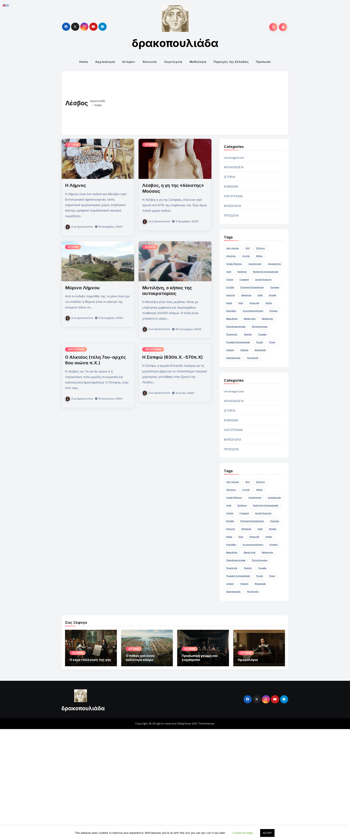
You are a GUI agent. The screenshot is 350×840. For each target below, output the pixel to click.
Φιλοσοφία (260, 350)
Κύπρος (274, 311)
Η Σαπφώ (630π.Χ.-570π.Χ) (172, 357)
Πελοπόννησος (260, 326)
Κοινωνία (150, 62)
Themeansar (206, 723)
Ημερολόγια (248, 660)
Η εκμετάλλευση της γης (90, 660)
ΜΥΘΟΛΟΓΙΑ (232, 206)
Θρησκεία (246, 295)
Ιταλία (229, 303)
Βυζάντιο (242, 271)
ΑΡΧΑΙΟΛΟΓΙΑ (234, 167)
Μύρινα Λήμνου (82, 287)
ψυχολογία (252, 358)
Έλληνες (260, 248)
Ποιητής (248, 334)
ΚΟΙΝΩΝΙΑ (231, 187)
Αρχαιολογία (105, 62)
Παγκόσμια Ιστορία (235, 326)
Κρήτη (269, 303)
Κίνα (240, 303)
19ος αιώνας (232, 248)
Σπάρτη (230, 350)
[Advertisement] (197, 102)
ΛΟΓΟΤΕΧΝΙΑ (76, 349)
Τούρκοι (244, 350)
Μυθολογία (198, 62)
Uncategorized (234, 158)
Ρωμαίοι (262, 334)
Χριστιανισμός (233, 358)
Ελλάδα (230, 287)
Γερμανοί (244, 279)
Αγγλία (246, 256)
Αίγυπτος (231, 256)
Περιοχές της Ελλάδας (231, 62)
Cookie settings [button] (243, 833)
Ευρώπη (230, 295)
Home (83, 62)
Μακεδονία (231, 318)
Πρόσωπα (263, 62)
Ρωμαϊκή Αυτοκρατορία (238, 342)
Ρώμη (272, 342)
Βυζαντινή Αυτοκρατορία (265, 271)
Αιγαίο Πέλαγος (234, 264)
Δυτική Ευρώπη (263, 279)
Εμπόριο (274, 287)
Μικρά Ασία (249, 318)
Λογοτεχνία (173, 62)
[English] (4, 5)
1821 (247, 248)
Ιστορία (128, 62)
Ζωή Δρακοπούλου (82, 226)
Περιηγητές (232, 334)
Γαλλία (229, 279)
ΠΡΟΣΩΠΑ (231, 216)
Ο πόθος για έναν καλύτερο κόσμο (140, 658)
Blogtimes (184, 723)
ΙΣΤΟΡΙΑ (73, 144)
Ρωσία (259, 342)
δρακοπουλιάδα (175, 43)
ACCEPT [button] (267, 833)
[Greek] (7, 5)
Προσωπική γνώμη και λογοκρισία (199, 658)
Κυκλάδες (231, 311)
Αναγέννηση (254, 264)
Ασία (228, 271)
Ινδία (260, 295)
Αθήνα (259, 256)
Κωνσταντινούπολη (253, 311)
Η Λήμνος (75, 185)
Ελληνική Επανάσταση (252, 287)
